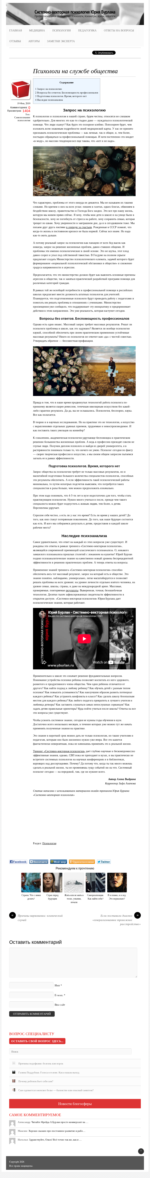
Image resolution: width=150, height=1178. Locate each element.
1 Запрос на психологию (48, 89)
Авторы (34, 41)
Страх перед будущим (52, 896)
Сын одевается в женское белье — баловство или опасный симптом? (56, 1090)
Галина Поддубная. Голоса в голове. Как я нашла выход (48, 1072)
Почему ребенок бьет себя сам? (35, 1081)
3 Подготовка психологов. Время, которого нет (61, 96)
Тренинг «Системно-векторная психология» (59, 751)
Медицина (37, 30)
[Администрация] (20, 100)
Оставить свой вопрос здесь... (37, 1041)
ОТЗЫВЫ (15, 41)
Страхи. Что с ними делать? (31, 896)
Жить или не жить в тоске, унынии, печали (74, 898)
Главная (15, 30)
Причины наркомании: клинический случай (37, 918)
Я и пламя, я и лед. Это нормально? (117, 896)
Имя (57, 985)
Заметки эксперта (61, 41)
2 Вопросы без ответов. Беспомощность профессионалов (66, 92)
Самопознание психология (22, 119)
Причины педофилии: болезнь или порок (40, 1063)
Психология (61, 30)
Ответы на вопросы (119, 30)
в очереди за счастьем (79, 227)
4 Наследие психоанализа (49, 99)
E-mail (59, 995)
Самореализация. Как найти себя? (95, 896)
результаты (72, 590)
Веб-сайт (60, 1004)
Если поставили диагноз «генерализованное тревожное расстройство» (116, 920)
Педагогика (87, 30)
